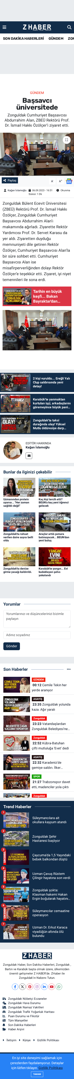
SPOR (36, 776)
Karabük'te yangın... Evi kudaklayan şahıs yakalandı (53, 572)
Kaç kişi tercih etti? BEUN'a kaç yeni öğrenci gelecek (54, 502)
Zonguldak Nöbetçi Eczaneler (27, 999)
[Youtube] (51, 986)
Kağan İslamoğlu (17, 190)
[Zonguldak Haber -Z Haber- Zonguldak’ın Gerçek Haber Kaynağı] (37, 27)
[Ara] (69, 27)
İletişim (11, 1040)
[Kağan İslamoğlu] (12, 450)
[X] (22, 986)
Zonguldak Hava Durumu (24, 1003)
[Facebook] (15, 986)
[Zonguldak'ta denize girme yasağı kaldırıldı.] (19, 556)
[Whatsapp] (59, 986)
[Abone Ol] (69, 181)
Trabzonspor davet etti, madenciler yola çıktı (51, 784)
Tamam (37, 1074)
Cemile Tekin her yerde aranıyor (49, 687)
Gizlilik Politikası (48, 1040)
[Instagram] (37, 986)
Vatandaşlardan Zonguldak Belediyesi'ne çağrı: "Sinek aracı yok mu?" (50, 726)
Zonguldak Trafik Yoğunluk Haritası (31, 1012)
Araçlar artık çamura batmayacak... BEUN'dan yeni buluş (54, 537)
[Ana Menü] (4, 27)
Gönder (11, 646)
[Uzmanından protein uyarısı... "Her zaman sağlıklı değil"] (19, 487)
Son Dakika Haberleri (22, 1025)
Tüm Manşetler (18, 1020)
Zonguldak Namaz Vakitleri (26, 1007)
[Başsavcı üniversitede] (37, 154)
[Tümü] (69, 669)
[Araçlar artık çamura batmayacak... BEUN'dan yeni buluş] (55, 522)
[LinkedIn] (44, 986)
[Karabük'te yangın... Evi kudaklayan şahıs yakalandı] (55, 556)
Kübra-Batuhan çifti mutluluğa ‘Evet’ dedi (50, 745)
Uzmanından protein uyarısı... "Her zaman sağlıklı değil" (16, 502)
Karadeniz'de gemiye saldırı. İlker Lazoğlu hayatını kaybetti (50, 765)
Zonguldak (39, 718)
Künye (27, 1040)
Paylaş (12, 180)
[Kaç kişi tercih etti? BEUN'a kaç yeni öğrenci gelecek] (55, 487)
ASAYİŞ (37, 699)
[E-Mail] (29, 456)
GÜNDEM (56, 38)
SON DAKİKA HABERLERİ (23, 38)
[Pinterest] (29, 986)
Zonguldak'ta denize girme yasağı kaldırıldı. (17, 570)
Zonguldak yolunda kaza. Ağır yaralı (51, 706)
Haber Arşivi (16, 1029)
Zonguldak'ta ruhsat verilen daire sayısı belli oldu (18, 537)
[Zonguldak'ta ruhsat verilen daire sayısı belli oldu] (19, 522)
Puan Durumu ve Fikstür (23, 1016)
